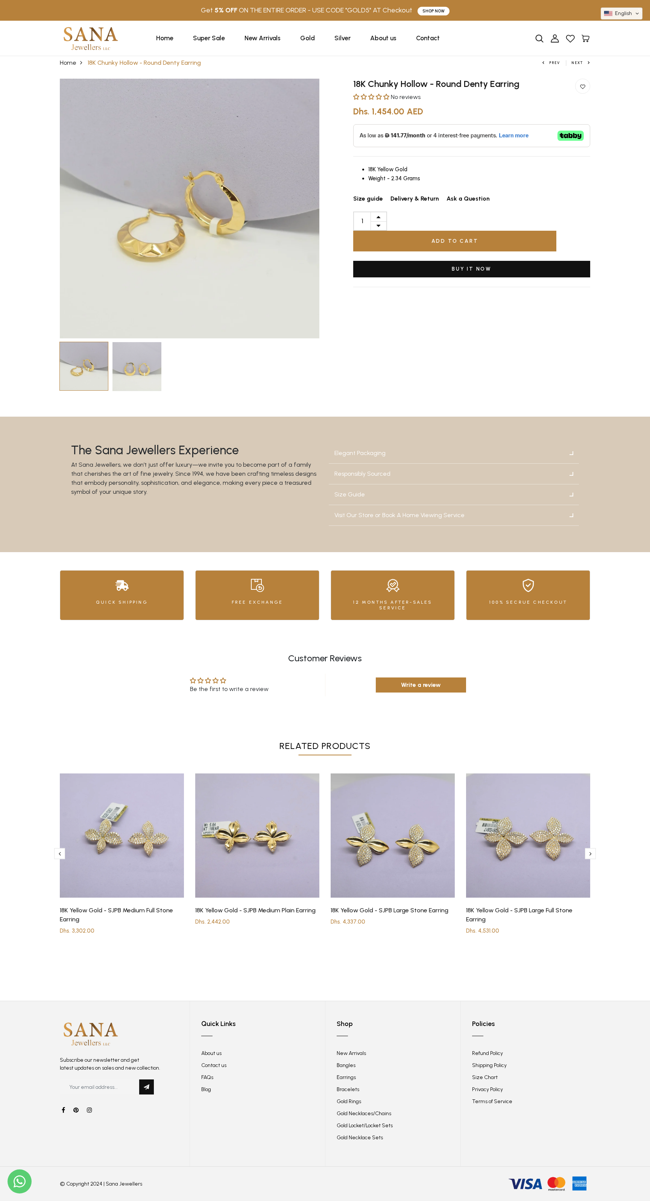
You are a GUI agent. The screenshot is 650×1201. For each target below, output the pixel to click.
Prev (554, 63)
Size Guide (349, 494)
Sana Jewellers (124, 1184)
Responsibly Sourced (362, 473)
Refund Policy (487, 1053)
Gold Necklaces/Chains (364, 1113)
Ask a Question (468, 198)
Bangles (346, 1065)
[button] (372, 96)
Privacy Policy (487, 1089)
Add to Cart (454, 241)
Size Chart (485, 1077)
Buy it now (472, 269)
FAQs (207, 1077)
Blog (206, 1089)
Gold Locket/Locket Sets (365, 1125)
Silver (342, 38)
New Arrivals (263, 38)
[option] (189, 208)
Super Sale (209, 38)
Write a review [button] (421, 684)
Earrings (346, 1077)
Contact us (213, 1065)
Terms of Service (492, 1101)
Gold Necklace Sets (360, 1137)
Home (164, 38)
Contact (428, 38)
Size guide (368, 198)
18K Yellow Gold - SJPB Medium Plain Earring (255, 910)
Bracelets (348, 1089)
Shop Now (433, 11)
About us (383, 38)
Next (577, 63)
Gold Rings (349, 1101)
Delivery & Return (414, 198)
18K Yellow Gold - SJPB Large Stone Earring (389, 910)
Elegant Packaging (360, 453)
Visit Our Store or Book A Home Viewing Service (399, 515)
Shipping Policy (489, 1065)
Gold (307, 38)
